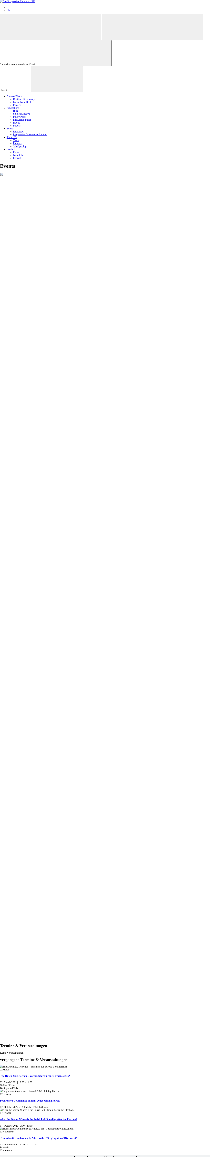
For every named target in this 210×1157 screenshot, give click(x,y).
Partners (17, 143)
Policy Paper (19, 116)
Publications (13, 108)
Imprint (17, 158)
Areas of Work (14, 96)
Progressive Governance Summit (30, 134)
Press (16, 152)
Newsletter (18, 155)
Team (16, 140)
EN (8, 10)
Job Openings (20, 146)
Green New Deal (22, 102)
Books (16, 122)
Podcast (17, 125)
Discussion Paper (22, 119)
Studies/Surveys (21, 113)
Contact (11, 149)
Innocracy (18, 131)
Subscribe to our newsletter (14, 64)
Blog (15, 110)
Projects (17, 105)
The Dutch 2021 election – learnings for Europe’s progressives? (35, 1076)
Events (10, 128)
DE (8, 7)
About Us (12, 137)
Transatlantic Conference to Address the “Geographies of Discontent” (38, 1138)
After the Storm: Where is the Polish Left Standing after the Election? (38, 1119)
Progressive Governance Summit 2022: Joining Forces (30, 1100)
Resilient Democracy (24, 99)
